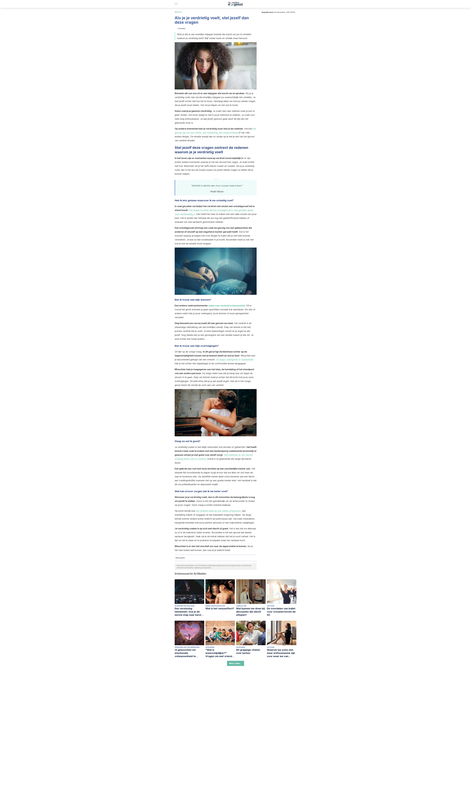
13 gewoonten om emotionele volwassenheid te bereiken (185, 653)
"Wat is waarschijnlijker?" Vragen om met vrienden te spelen (220, 653)
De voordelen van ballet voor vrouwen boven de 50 (281, 611)
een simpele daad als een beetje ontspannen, (218, 511)
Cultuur (270, 606)
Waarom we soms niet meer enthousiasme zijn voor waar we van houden (281, 653)
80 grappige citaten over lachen (248, 651)
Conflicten (241, 606)
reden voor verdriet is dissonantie (226, 305)
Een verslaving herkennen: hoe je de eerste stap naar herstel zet (189, 611)
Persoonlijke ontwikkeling (187, 647)
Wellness (178, 12)
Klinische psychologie (185, 606)
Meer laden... (235, 663)
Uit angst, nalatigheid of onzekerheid (234, 359)
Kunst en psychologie (215, 606)
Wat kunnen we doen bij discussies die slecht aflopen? (250, 611)
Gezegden (209, 647)
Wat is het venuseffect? (219, 608)
